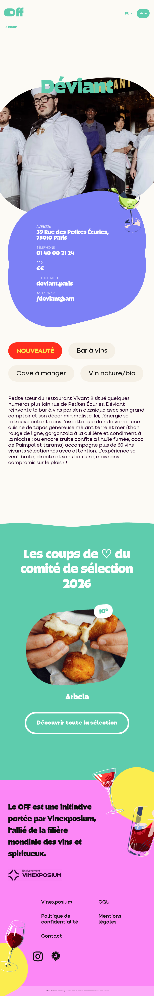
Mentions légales (109, 919)
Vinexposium (56, 902)
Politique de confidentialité (59, 919)
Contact (51, 936)
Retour (11, 27)
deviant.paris (54, 283)
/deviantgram (55, 298)
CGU (103, 902)
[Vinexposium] (35, 871)
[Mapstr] (56, 957)
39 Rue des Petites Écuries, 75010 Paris (72, 234)
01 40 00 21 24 (55, 252)
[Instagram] (38, 957)
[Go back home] (13, 12)
